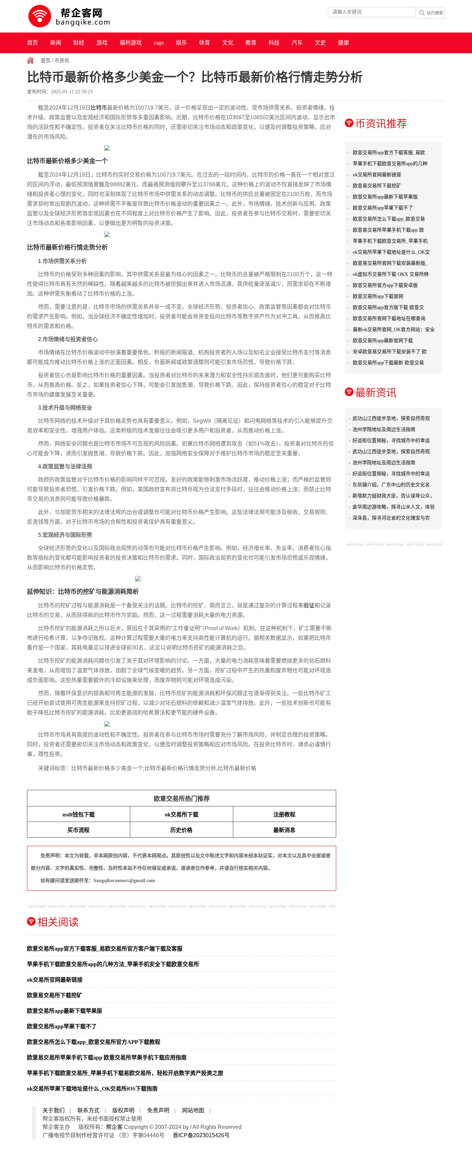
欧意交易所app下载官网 (378, 296)
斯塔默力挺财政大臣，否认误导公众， (393, 495)
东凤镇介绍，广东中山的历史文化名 (391, 484)
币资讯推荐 (381, 123)
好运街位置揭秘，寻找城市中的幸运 (391, 440)
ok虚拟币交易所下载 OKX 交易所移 (391, 274)
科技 (274, 43)
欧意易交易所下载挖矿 (54, 995)
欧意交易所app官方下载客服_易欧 (389, 152)
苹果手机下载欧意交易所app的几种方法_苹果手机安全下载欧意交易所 (113, 964)
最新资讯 (376, 392)
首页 (32, 43)
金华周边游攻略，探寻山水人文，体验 (393, 506)
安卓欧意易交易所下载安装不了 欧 (390, 351)
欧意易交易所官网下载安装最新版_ (390, 263)
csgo (159, 43)
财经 (78, 43)
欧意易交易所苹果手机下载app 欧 (388, 230)
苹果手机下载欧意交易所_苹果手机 (390, 241)
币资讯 (62, 60)
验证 (308, 605)
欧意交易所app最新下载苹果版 (64, 1011)
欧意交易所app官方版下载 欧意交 (388, 307)
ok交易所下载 (181, 814)
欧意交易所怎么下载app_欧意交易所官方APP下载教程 (93, 1042)
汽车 (297, 43)
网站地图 (193, 1110)
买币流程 (78, 830)
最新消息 (284, 830)
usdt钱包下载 (79, 814)
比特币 (99, 108)
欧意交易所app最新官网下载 (383, 340)
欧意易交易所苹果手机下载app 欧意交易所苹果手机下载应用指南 (107, 1057)
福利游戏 (131, 43)
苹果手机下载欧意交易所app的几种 (390, 163)
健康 (343, 43)
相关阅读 (58, 922)
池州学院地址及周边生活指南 (383, 429)
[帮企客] (82, 16)
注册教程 (284, 814)
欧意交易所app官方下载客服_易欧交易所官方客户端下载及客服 (104, 949)
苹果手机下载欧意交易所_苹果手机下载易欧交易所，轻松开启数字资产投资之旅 (125, 1073)
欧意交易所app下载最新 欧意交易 (388, 362)
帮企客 (114, 1127)
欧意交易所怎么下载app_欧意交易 (389, 219)
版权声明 (123, 1110)
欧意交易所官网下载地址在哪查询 (389, 318)
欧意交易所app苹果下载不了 (62, 1026)
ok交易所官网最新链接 (55, 980)
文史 (320, 43)
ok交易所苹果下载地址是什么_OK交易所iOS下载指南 (92, 1089)
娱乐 (181, 43)
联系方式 (88, 1110)
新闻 (55, 43)
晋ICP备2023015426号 (201, 1135)
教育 (250, 43)
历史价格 (181, 830)
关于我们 (54, 1110)
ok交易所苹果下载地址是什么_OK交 (391, 252)
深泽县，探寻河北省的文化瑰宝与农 (391, 518)
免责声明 (158, 1110)
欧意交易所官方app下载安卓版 (385, 285)
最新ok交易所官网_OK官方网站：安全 (394, 329)
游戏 (101, 43)
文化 (227, 43)
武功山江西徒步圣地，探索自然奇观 (391, 418)
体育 (204, 43)
